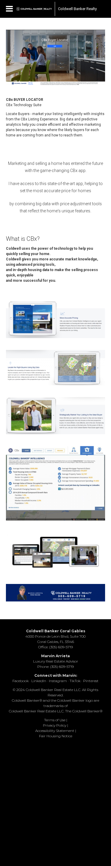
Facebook (20, 681)
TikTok (75, 681)
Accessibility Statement (54, 730)
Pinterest (91, 681)
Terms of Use (54, 720)
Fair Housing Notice (55, 736)
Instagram (58, 681)
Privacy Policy (54, 725)
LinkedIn (38, 681)
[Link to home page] (34, 9)
